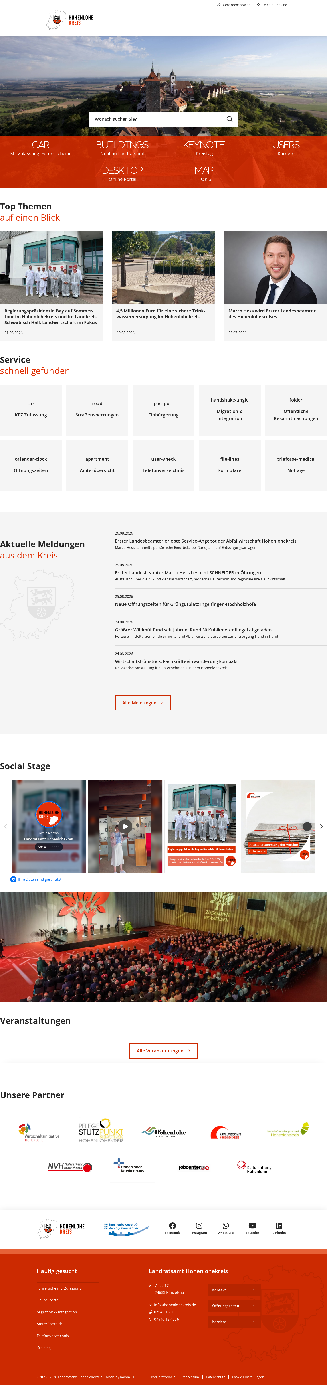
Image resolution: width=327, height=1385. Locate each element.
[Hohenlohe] (163, 1132)
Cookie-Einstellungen (248, 1377)
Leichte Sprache (274, 5)
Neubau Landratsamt (122, 153)
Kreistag (204, 153)
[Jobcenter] (194, 1167)
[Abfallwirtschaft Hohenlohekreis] (226, 1132)
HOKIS (204, 179)
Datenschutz (215, 1377)
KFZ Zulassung (31, 415)
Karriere (286, 153)
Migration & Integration (230, 414)
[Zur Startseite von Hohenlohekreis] (68, 23)
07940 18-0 (163, 1312)
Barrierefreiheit (163, 1377)
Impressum (190, 1377)
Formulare (230, 470)
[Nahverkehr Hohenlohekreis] (70, 1167)
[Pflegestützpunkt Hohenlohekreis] (101, 1132)
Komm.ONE (129, 1377)
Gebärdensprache (236, 5)
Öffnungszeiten (31, 470)
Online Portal (122, 179)
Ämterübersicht (97, 470)
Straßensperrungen (97, 415)
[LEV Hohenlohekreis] (288, 1132)
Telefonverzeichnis (164, 470)
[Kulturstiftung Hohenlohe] (257, 1167)
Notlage (296, 470)
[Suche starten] (230, 119)
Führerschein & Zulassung (59, 1288)
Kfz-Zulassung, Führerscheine (41, 153)
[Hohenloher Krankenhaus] (132, 1167)
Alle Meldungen (139, 703)
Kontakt (219, 1290)
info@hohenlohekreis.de (175, 1304)
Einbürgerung (163, 415)
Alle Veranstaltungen (160, 1051)
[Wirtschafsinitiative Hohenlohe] (39, 1132)
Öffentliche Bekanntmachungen (296, 414)
